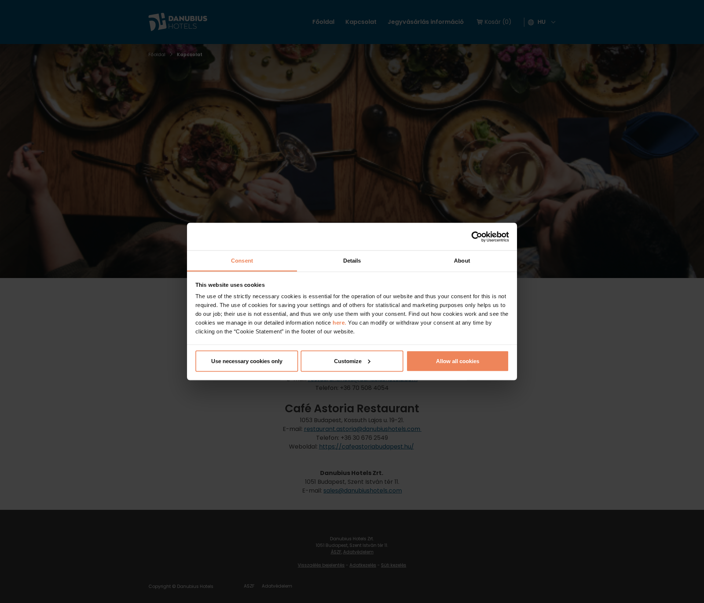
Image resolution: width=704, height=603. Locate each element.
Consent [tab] (242, 260)
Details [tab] (352, 260)
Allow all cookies (457, 361)
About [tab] (462, 260)
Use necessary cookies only (246, 361)
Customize (348, 361)
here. (340, 322)
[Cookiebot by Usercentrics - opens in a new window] (477, 236)
